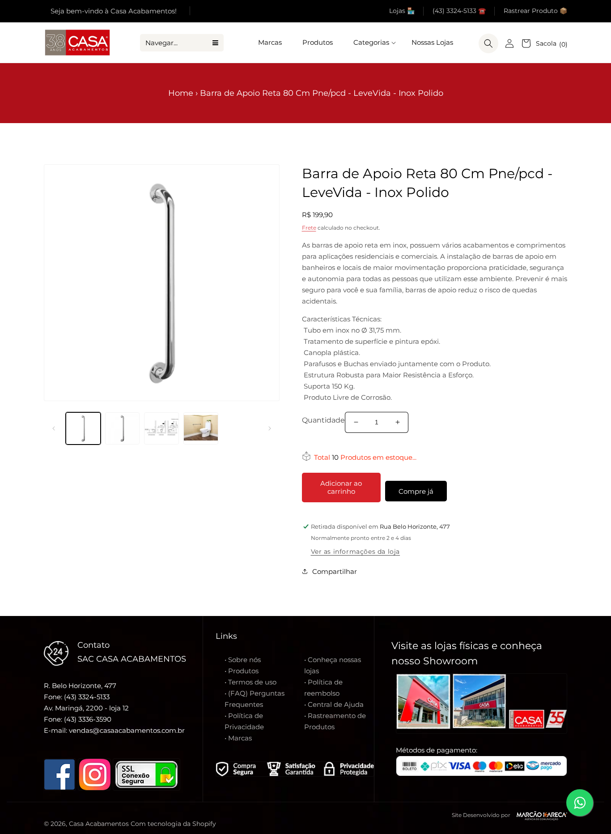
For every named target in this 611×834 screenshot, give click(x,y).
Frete (309, 227)
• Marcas (238, 738)
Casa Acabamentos (99, 824)
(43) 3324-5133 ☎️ (459, 11)
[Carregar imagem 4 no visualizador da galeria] (200, 428)
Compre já (416, 491)
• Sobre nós (243, 659)
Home (180, 93)
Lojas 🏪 (402, 11)
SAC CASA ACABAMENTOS (131, 659)
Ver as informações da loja (355, 551)
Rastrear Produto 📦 (535, 11)
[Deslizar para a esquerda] (54, 428)
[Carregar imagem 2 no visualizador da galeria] (122, 428)
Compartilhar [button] (334, 571)
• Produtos (242, 671)
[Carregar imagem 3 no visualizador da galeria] (161, 428)
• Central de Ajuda (334, 704)
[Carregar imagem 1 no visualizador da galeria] (83, 428)
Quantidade (323, 420)
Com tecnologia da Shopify (173, 824)
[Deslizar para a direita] (270, 428)
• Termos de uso (250, 682)
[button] (372, 42)
